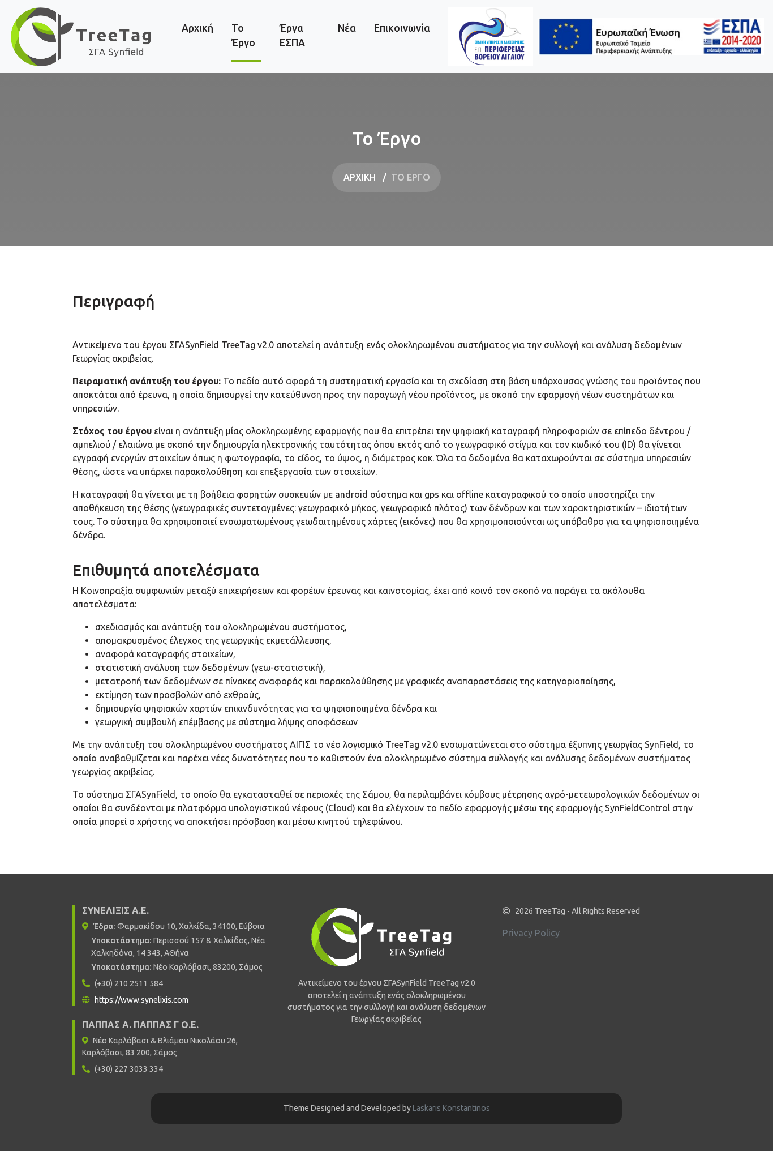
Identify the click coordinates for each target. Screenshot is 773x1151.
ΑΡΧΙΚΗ (359, 177)
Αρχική (197, 27)
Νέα (347, 27)
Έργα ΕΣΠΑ (300, 35)
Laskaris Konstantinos (451, 1108)
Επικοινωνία (402, 27)
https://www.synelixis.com (141, 999)
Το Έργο (246, 35)
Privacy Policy (531, 933)
